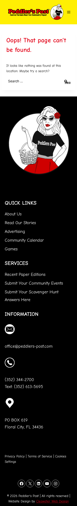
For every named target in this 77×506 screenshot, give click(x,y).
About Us (13, 214)
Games (11, 249)
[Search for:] (38, 81)
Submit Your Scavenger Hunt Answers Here (31, 296)
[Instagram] (55, 483)
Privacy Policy (15, 456)
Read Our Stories (20, 222)
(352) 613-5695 (28, 386)
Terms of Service (40, 456)
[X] (30, 483)
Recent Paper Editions (25, 274)
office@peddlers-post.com (29, 346)
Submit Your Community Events (34, 283)
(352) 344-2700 (19, 379)
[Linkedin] (38, 483)
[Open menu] (69, 12)
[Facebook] (21, 483)
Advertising (15, 231)
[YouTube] (47, 483)
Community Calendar (24, 240)
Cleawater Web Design (52, 501)
